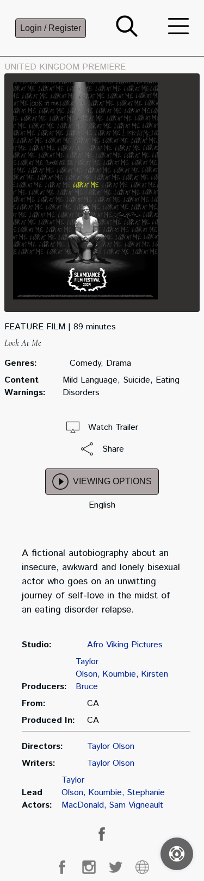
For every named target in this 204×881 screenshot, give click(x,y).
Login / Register (50, 28)
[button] (127, 34)
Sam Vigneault (136, 805)
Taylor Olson (87, 667)
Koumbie (119, 674)
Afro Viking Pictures (125, 645)
